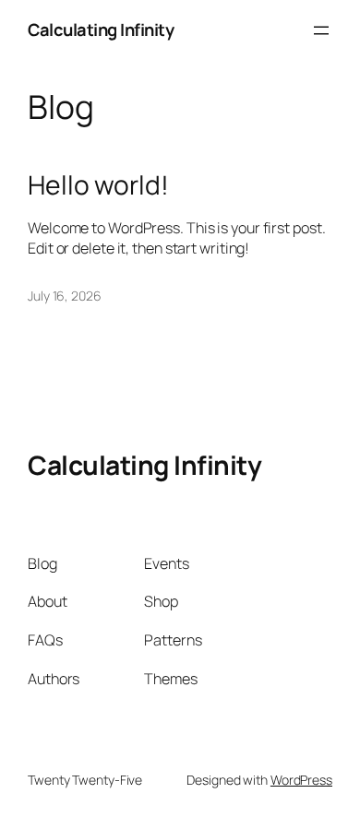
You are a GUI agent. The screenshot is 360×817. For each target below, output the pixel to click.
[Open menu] (321, 30)
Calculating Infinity (101, 29)
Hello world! (98, 185)
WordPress (301, 779)
